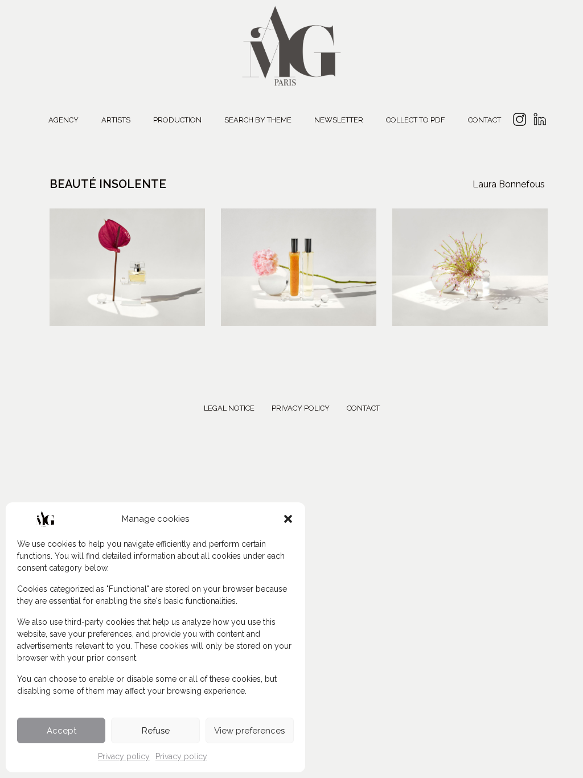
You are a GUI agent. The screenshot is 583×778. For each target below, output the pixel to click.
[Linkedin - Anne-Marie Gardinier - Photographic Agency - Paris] (539, 121)
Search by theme (258, 120)
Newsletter (338, 120)
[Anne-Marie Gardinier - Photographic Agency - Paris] (291, 44)
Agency (63, 120)
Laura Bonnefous (509, 184)
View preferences (249, 731)
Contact (484, 120)
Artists (115, 120)
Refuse (156, 731)
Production (177, 120)
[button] (288, 519)
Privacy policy (124, 756)
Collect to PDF (415, 120)
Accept (61, 731)
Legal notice (229, 408)
